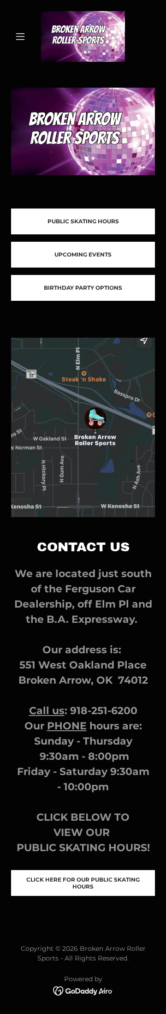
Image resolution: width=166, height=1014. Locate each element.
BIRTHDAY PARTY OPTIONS (83, 287)
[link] (83, 36)
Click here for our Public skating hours (83, 883)
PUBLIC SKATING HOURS (83, 221)
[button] (22, 36)
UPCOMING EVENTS (83, 254)
